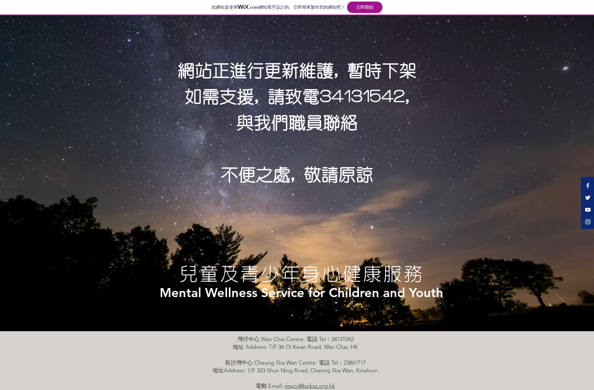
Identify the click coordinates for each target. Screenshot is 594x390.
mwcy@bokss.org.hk (310, 386)
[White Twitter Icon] (587, 197)
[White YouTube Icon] (587, 209)
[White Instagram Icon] (587, 221)
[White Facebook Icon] (587, 185)
